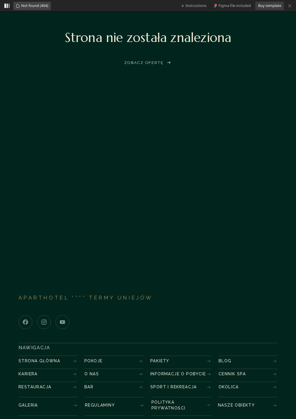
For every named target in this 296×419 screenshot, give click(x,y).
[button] (32, 6)
